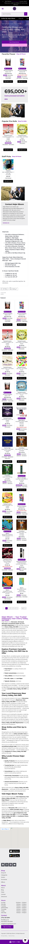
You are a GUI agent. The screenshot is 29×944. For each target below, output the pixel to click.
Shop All (3, 872)
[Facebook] (3, 864)
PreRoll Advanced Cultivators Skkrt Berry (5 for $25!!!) (21, 564)
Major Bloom (22, 420)
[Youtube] (14, 864)
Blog (2, 890)
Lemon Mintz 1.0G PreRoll (22, 136)
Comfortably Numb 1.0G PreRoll (7, 420)
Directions (4, 896)
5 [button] (17, 608)
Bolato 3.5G (8, 71)
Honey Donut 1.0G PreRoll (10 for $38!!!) (7, 450)
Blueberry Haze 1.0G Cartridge (21, 533)
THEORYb (8, 170)
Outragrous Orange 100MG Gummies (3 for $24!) (7, 592)
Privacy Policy (4, 935)
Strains (3, 877)
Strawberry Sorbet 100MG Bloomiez (22, 422)
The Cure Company (8, 70)
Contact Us (6, 222)
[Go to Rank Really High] (14, 942)
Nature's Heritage (21, 477)
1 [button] (6, 608)
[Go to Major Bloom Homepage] (14, 9)
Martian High (7, 448)
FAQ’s (2, 892)
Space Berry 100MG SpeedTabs (21, 589)
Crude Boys (21, 448)
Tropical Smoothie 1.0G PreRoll (7, 506)
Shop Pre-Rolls (22, 121)
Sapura (7, 533)
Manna (21, 587)
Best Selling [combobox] (13, 289)
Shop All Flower (21, 54)
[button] (3, 9)
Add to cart (9, 81)
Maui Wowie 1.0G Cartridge (21, 449)
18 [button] (22, 608)
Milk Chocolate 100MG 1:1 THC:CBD (8, 173)
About (3, 887)
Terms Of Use (11, 935)
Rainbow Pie (22, 71)
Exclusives (4, 879)
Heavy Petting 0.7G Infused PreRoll (7, 561)
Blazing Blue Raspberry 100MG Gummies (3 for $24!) (7, 535)
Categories (4, 875)
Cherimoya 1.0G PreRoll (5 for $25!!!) (22, 479)
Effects (3, 882)
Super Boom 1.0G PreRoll (21, 393)
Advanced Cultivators (21, 561)
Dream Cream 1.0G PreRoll (7, 368)
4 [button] (14, 608)
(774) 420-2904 (5, 917)
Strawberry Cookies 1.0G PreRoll (8, 137)
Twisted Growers (8, 135)
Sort (10, 287)
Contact (3, 894)
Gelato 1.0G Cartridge (7, 477)
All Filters (5, 289)
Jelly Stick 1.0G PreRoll (21, 368)
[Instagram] (7, 864)
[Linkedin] (10, 864)
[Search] (25, 14)
